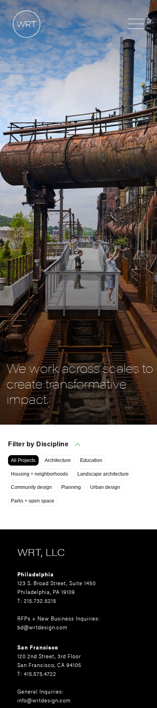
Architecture (58, 460)
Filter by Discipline (38, 444)
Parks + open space (32, 501)
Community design (31, 487)
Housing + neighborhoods (39, 474)
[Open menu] (136, 24)
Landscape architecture (103, 474)
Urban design (105, 487)
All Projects (23, 460)
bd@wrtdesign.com (42, 627)
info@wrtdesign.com (44, 700)
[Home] (20, 41)
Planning (71, 487)
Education (91, 460)
